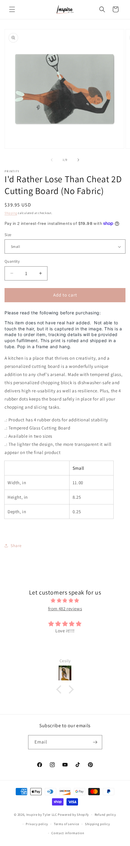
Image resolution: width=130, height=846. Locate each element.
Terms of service (66, 824)
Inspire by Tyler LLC (41, 814)
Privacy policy (37, 824)
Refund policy (105, 814)
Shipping (11, 213)
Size (8, 234)
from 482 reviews (65, 608)
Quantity (12, 261)
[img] (65, 600)
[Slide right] (78, 160)
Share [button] (16, 545)
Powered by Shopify (73, 814)
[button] (12, 9)
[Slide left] (51, 160)
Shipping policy (97, 824)
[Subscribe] (95, 742)
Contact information (67, 833)
